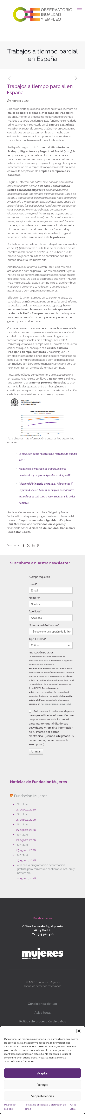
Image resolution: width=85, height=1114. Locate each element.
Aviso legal (42, 1013)
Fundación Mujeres (30, 796)
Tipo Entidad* (37, 639)
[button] (79, 1031)
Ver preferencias (42, 1096)
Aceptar (42, 1073)
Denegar (43, 1084)
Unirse (35, 751)
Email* (33, 584)
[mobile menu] (79, 8)
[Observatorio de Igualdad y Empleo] (42, 13)
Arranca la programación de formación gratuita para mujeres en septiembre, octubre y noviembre (46, 869)
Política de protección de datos (42, 1021)
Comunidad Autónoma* (44, 625)
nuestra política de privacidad (56, 704)
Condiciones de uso (42, 1004)
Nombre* (34, 597)
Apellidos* (35, 611)
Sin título (22, 804)
